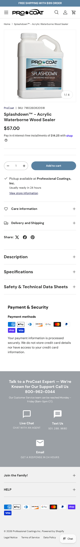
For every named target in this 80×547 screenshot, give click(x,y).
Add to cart (53, 165)
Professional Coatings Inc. (27, 531)
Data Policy (49, 537)
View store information (23, 193)
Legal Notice (10, 537)
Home (7, 24)
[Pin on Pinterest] (33, 237)
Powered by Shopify (53, 531)
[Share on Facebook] (25, 237)
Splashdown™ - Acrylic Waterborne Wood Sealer (41, 24)
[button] (74, 12)
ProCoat (9, 108)
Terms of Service (30, 537)
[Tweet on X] (17, 237)
